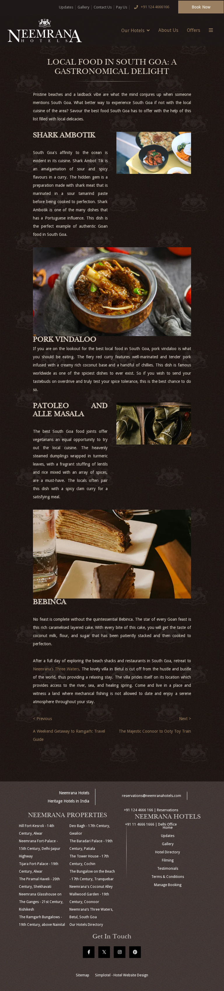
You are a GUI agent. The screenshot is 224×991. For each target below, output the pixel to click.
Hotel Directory (167, 852)
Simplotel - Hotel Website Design (121, 975)
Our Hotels (132, 30)
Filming (168, 860)
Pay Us (121, 7)
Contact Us (103, 7)
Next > (185, 718)
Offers (193, 30)
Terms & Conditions (167, 877)
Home (168, 828)
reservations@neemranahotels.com (151, 796)
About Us (168, 30)
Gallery (83, 7)
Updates (66, 7)
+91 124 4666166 (155, 7)
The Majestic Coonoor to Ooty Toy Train (155, 731)
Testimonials (167, 869)
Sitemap (82, 975)
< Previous (42, 718)
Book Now (201, 7)
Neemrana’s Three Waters (56, 669)
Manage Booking (167, 885)
